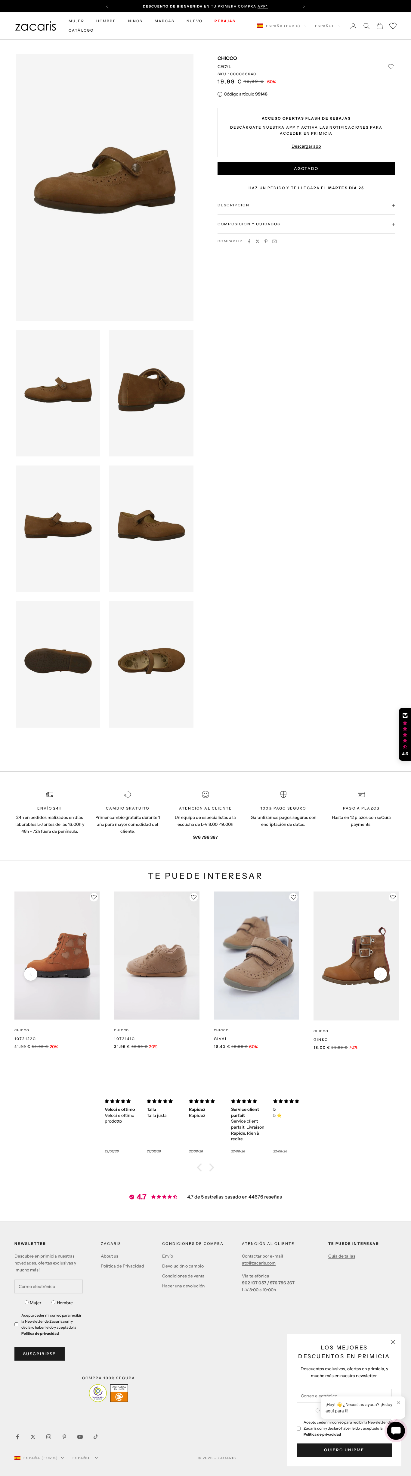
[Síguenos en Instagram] (49, 1437)
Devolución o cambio (183, 1266)
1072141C (124, 1038)
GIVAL (221, 1038)
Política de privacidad (322, 1434)
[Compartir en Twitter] (257, 241)
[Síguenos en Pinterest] (64, 1437)
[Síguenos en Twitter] (33, 1437)
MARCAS (165, 21)
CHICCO (227, 58)
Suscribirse (39, 1353)
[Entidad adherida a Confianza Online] (108, 1393)
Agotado (306, 168)
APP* (263, 6)
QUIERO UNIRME (344, 1449)
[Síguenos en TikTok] (96, 1437)
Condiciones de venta (183, 1276)
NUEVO (195, 21)
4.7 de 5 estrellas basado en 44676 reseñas (234, 1197)
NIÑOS (135, 21)
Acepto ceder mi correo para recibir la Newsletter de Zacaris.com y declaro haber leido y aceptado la (348, 1428)
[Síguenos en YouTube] (80, 1437)
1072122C (25, 1038)
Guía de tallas (341, 1256)
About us (109, 1256)
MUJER (76, 21)
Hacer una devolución (183, 1286)
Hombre (65, 1302)
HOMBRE (106, 21)
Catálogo (81, 30)
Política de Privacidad (122, 1266)
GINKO (321, 1039)
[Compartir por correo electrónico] (274, 241)
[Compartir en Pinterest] (266, 241)
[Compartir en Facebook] (249, 241)
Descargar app (306, 146)
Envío (167, 1256)
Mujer (35, 1302)
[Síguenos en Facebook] (17, 1437)
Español (325, 26)
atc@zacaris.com (259, 1263)
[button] (201, 1167)
